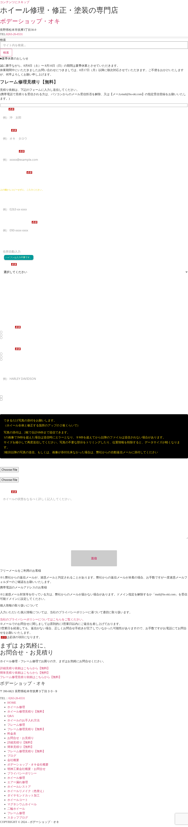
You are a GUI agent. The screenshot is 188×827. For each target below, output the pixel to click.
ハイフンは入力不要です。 (19, 257)
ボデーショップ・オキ (30, 21)
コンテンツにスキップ (14, 2)
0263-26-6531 (14, 34)
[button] (94, 37)
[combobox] (94, 45)
